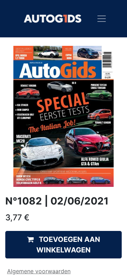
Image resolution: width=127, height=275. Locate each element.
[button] (63, 244)
